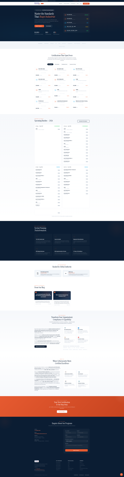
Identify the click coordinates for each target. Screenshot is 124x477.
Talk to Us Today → (62, 411)
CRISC (69, 466)
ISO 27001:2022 (58, 462)
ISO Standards (57, 64)
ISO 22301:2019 (58, 466)
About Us (81, 462)
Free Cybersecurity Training (84, 468)
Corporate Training (73, 64)
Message (66, 443)
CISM (68, 462)
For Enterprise (73, 3)
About (78, 3)
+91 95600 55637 (75, 0)
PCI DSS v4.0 (58, 469)
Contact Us (81, 469)
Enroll (49, 75)
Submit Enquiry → (76, 450)
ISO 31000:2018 (58, 468)
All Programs (50, 64)
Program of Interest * (69, 439)
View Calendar (48, 26)
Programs (60, 3)
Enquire (68, 107)
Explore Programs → (39, 26)
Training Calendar (66, 3)
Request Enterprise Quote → (40, 346)
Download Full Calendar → (83, 121)
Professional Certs (64, 64)
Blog (81, 3)
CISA (68, 465)
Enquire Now (86, 3)
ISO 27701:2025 (58, 465)
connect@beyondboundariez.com (85, 0)
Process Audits (70, 469)
